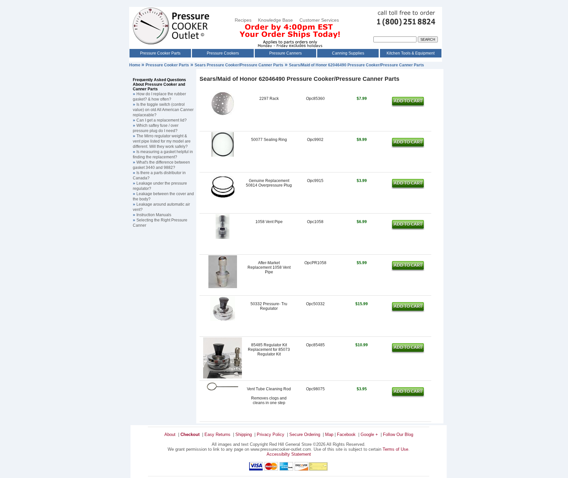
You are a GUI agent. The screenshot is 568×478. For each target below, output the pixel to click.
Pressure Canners (285, 53)
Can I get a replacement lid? (161, 120)
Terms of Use (395, 449)
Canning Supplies (348, 53)
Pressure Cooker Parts (160, 53)
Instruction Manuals (153, 215)
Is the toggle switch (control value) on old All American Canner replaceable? (163, 109)
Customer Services (319, 20)
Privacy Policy (270, 434)
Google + (369, 434)
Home (135, 65)
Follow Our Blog (398, 434)
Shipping (243, 434)
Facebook (346, 434)
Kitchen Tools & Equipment (411, 53)
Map (329, 434)
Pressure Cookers (223, 53)
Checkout (190, 434)
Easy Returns (217, 434)
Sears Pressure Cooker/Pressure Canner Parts (239, 65)
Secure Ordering (304, 434)
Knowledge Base (275, 20)
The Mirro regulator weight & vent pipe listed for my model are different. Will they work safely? (162, 141)
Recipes (243, 20)
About (170, 434)
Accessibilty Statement (289, 454)
